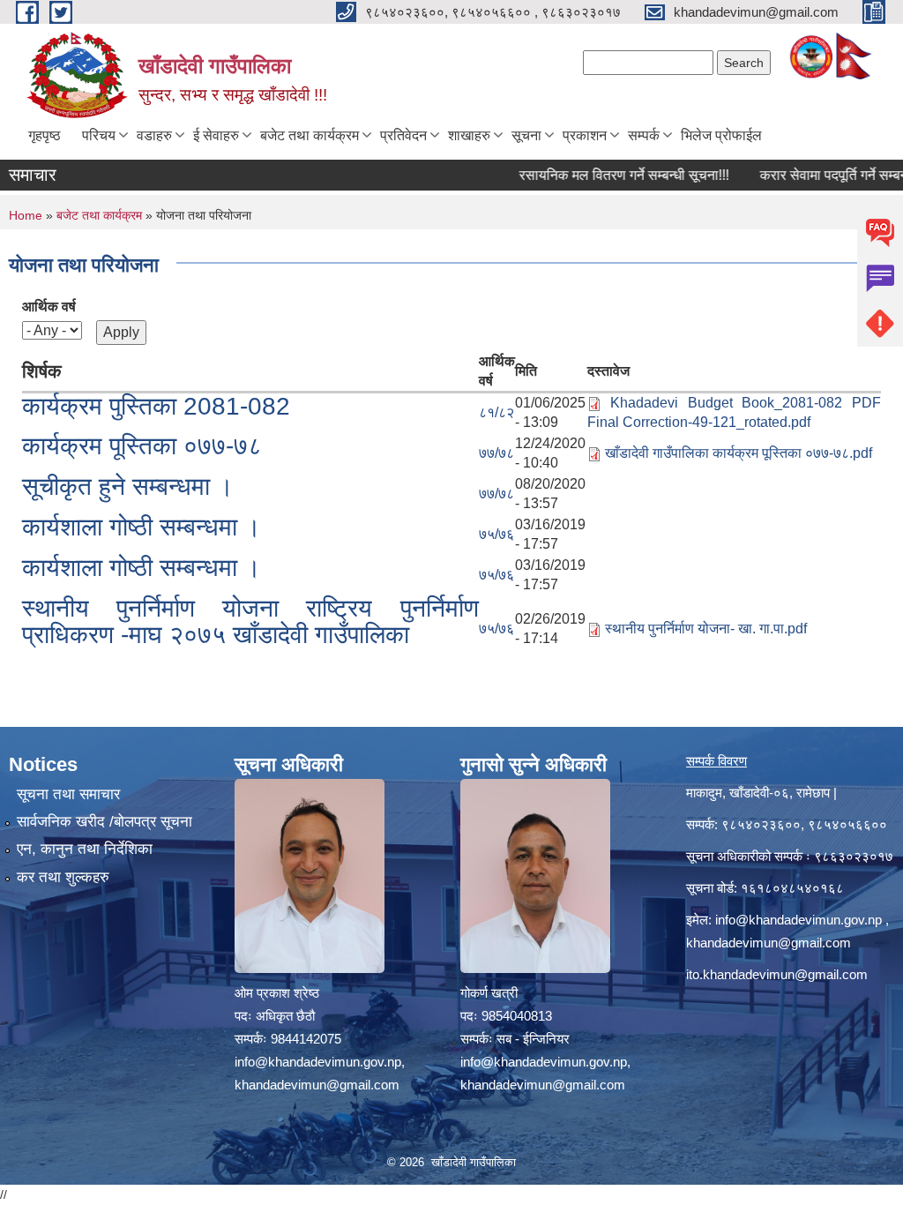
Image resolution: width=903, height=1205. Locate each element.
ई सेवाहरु (216, 135)
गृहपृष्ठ (44, 135)
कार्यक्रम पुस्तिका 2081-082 (156, 406)
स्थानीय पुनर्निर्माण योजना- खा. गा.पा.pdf (706, 628)
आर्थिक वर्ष (49, 306)
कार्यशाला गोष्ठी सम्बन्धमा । (141, 527)
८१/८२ (496, 412)
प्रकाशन (585, 135)
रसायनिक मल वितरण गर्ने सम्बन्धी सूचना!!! (601, 175)
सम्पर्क (644, 135)
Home (25, 215)
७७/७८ (496, 452)
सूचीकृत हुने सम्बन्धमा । (128, 486)
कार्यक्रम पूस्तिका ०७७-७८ (142, 446)
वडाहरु (154, 135)
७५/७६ (496, 534)
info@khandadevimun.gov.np (798, 919)
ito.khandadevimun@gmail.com (777, 974)
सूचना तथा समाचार (68, 794)
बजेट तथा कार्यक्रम (309, 135)
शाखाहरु (469, 135)
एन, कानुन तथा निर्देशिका (85, 849)
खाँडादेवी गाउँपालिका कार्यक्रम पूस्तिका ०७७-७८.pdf (738, 452)
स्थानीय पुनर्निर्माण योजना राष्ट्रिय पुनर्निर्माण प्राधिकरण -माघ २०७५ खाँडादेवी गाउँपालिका (250, 622)
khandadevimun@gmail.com (768, 942)
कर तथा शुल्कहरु (63, 877)
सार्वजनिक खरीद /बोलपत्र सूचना (104, 821)
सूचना (526, 135)
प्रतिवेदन (403, 135)
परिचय (99, 135)
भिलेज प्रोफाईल (721, 135)
